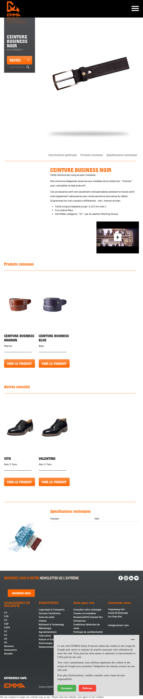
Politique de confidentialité (88, 632)
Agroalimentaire (48, 632)
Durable (8, 654)
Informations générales (62, 155)
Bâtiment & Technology (51, 624)
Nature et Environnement (52, 639)
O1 (5, 642)
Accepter (66, 688)
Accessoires (10, 650)
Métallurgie (45, 628)
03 (5, 635)
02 (5, 639)
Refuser (87, 688)
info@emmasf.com (118, 625)
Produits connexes (91, 155)
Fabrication (45, 636)
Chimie (43, 621)
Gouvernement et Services (53, 647)
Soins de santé (46, 617)
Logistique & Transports (51, 610)
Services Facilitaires (50, 613)
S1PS (7, 627)
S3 (5, 613)
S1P (6, 624)
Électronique (46, 643)
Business (9, 646)
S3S (6, 616)
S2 (5, 620)
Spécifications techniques (122, 155)
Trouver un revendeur (84, 613)
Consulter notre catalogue (87, 610)
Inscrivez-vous (21, 593)
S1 (5, 631)
